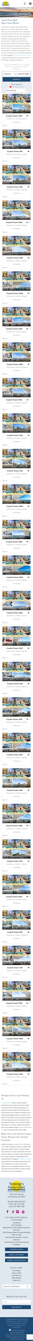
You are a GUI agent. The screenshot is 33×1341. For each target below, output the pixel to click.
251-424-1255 (19, 1204)
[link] (16, 110)
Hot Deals (16, 1270)
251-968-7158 (19, 1206)
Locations (17, 1223)
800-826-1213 (20, 1201)
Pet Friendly (17, 1225)
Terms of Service (15, 1339)
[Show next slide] (30, 103)
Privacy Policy (16, 1327)
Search (16, 79)
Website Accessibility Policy (16, 1325)
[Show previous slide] (4, 103)
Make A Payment (16, 1255)
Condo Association (16, 1260)
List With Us (17, 1275)
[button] (30, 3)
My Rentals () (18, 87)
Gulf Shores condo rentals (22, 55)
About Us (16, 1280)
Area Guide (16, 1273)
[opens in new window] (8, 1212)
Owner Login (16, 1249)
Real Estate (16, 1278)
